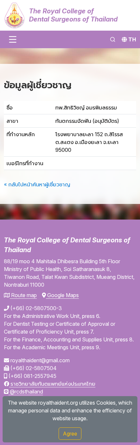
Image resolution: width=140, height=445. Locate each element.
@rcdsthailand (25, 391)
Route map (23, 295)
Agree (70, 433)
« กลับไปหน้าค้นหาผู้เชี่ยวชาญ (37, 184)
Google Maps (62, 295)
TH (132, 39)
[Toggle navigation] (12, 39)
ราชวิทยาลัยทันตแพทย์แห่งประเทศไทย (52, 383)
